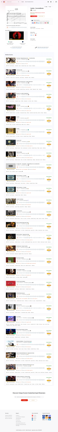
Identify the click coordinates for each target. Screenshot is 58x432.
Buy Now (33, 16)
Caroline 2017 (18, 140)
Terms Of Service (18, 421)
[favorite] (48, 2)
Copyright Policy (18, 418)
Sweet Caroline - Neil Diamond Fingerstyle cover (25, 364)
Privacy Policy (18, 419)
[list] (54, 1)
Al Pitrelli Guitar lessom (20, 293)
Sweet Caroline (19, 152)
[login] (56, 2)
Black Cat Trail (18, 304)
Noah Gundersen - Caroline (21, 175)
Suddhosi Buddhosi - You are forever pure (24, 341)
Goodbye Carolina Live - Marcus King (23, 376)
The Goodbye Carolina (20, 269)
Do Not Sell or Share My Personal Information (21, 425)
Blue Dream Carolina (20, 257)
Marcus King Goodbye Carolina (22, 329)
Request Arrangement (8, 415)
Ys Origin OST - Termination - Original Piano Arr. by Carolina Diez (27, 163)
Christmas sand (19, 69)
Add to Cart (41, 16)
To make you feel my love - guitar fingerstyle (24, 81)
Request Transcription (8, 416)
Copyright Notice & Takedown (20, 416)
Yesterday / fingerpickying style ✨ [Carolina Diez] (25, 58)
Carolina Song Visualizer (20, 281)
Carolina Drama (19, 210)
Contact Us (17, 415)
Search (24, 400)
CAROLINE (18, 105)
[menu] (2, 2)
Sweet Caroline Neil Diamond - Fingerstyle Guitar (25, 353)
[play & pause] (7, 27)
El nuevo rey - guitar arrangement (22, 93)
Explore (33, 400)
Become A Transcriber (8, 418)
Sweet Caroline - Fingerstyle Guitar (22, 234)
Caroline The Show (19, 199)
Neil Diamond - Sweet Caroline (21, 246)
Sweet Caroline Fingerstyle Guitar (22, 222)
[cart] (51, 2)
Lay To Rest (18, 316)
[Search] (18, 2)
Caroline (17, 116)
